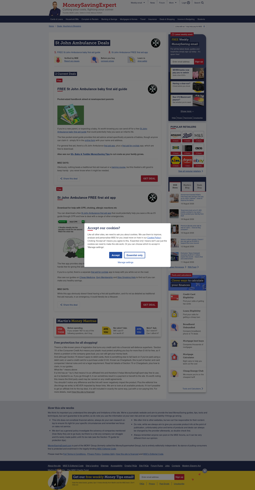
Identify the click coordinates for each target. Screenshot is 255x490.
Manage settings (125, 262)
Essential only (135, 255)
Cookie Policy (153, 237)
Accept (116, 255)
